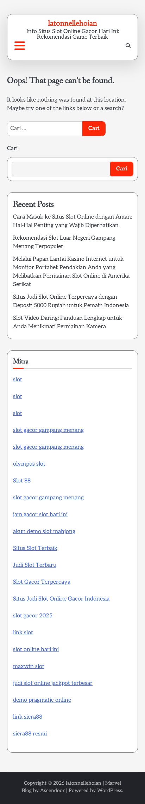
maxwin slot (28, 666)
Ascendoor (52, 790)
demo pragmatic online (42, 700)
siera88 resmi (30, 734)
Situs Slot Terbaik (35, 548)
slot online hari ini (36, 649)
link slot (23, 632)
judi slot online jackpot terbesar (53, 683)
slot (17, 379)
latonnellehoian (72, 23)
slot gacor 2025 (32, 615)
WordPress (109, 790)
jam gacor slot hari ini (40, 514)
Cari (12, 148)
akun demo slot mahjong (44, 531)
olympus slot (29, 464)
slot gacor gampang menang (48, 430)
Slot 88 (22, 481)
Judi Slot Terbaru (34, 565)
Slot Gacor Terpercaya (41, 582)
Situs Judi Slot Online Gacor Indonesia (61, 599)
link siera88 (27, 717)
